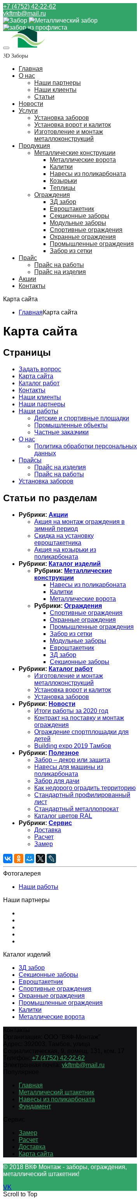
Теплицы (62, 187)
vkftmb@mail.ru (24, 13)
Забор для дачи (56, 781)
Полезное (64, 753)
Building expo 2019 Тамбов (72, 746)
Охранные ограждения (83, 237)
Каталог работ (39, 383)
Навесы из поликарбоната (88, 173)
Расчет (44, 837)
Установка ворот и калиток (72, 124)
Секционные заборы (79, 215)
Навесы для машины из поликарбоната (68, 770)
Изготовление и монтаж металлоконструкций (68, 135)
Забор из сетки (71, 251)
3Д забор (32, 967)
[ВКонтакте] (7, 858)
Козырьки (63, 180)
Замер (43, 844)
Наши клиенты (55, 89)
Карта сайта (36, 376)
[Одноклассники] (18, 858)
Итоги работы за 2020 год (71, 711)
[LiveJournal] (51, 858)
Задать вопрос (40, 369)
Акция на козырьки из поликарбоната (65, 553)
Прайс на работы (59, 265)
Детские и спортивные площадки (81, 418)
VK (7, 1187)
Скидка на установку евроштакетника (64, 539)
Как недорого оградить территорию (85, 788)
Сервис (60, 823)
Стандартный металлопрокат (76, 809)
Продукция (34, 145)
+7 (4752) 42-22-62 (29, 6)
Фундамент (35, 1106)
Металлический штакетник (56, 1092)
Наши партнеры (57, 82)
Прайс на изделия (60, 272)
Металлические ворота (83, 159)
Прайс (28, 258)
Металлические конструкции (75, 152)
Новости (31, 103)
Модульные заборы (78, 222)
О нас (27, 75)
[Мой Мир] (29, 858)
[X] (40, 858)
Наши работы (38, 411)
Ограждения (52, 194)
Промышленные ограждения (92, 244)
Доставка (47, 830)
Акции (27, 279)
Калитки (61, 166)
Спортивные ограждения (86, 230)
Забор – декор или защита (72, 760)
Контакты (32, 286)
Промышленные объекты (71, 425)
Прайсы (30, 460)
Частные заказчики (61, 432)
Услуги (28, 110)
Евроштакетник (72, 208)
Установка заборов (61, 117)
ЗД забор (63, 201)
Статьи (44, 96)
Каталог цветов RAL (63, 816)
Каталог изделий (75, 563)
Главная (31, 68)
